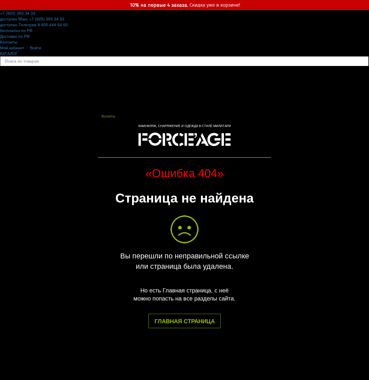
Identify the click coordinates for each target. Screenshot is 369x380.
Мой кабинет (12, 47)
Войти (35, 47)
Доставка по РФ (15, 36)
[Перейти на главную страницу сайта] (184, 138)
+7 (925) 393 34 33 (17, 16)
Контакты (8, 42)
